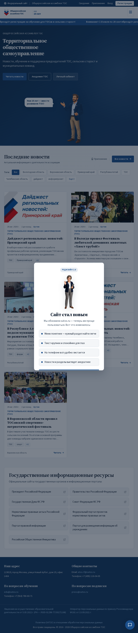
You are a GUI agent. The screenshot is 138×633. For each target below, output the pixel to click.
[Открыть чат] (130, 625)
